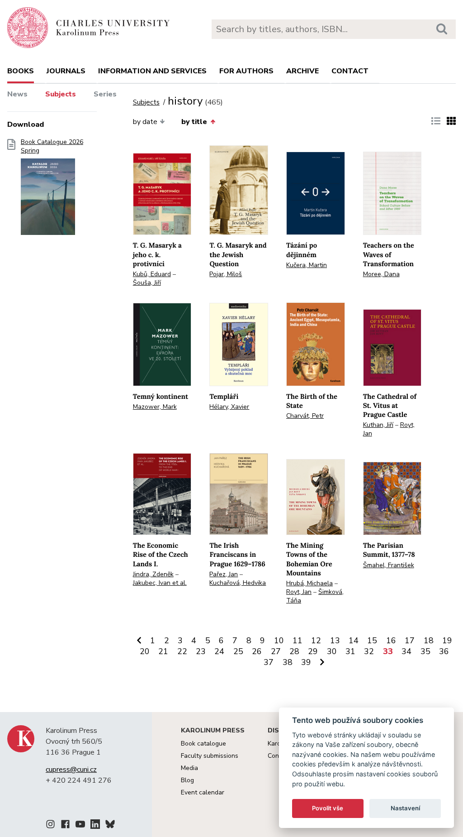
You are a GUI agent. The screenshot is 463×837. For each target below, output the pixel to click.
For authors (246, 71)
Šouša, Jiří (147, 282)
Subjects (60, 94)
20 (145, 651)
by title (194, 122)
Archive (302, 71)
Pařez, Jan (223, 574)
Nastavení (405, 808)
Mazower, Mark (155, 406)
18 (429, 640)
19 (447, 640)
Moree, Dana (381, 274)
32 (369, 651)
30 (332, 651)
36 (444, 651)
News (17, 94)
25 (238, 651)
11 (297, 640)
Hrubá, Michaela (309, 583)
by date (145, 122)
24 (219, 651)
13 (335, 640)
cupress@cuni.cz (71, 770)
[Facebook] (65, 825)
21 (163, 651)
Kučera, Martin (306, 265)
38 (288, 662)
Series (105, 94)
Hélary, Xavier (229, 406)
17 (410, 640)
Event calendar (202, 792)
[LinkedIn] (95, 825)
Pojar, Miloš (225, 274)
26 (257, 651)
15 (372, 640)
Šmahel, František (388, 565)
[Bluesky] (110, 825)
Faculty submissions (209, 755)
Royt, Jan (299, 592)
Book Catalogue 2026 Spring (52, 146)
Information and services (152, 71)
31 (350, 651)
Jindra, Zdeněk (153, 574)
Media (189, 768)
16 (391, 640)
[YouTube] (80, 825)
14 (354, 640)
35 (425, 651)
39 (306, 662)
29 (313, 651)
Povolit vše (327, 808)
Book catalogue (203, 743)
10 (279, 640)
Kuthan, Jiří (378, 425)
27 (276, 651)
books (20, 71)
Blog (187, 780)
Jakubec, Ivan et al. (160, 583)
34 (406, 651)
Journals (66, 71)
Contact (350, 71)
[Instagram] (50, 825)
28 (294, 651)
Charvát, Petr (305, 415)
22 (182, 651)
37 (269, 662)
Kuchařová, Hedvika (237, 583)
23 (201, 651)
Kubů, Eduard (152, 274)
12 (316, 640)
